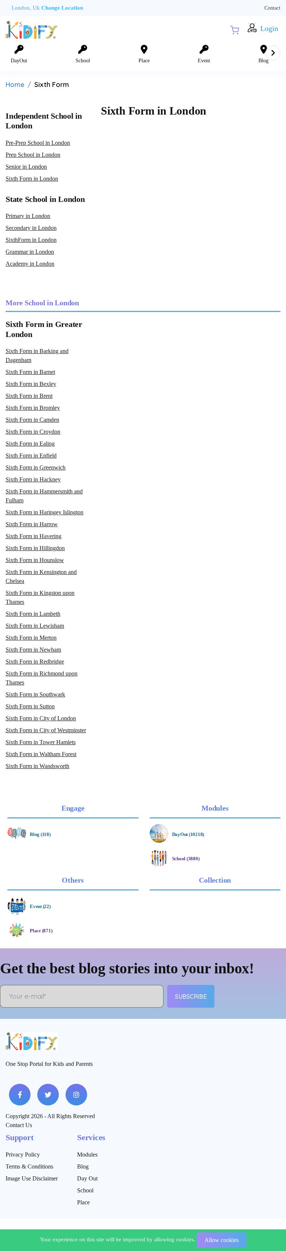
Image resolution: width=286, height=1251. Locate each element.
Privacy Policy (23, 1154)
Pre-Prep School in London (38, 143)
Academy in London (30, 264)
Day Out (87, 1178)
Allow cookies (221, 1240)
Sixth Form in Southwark (35, 694)
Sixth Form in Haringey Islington (44, 512)
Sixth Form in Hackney (33, 479)
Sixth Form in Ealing (30, 443)
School (85, 1190)
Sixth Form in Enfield (31, 455)
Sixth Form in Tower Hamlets (41, 742)
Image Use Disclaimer (32, 1178)
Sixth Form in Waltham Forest (41, 754)
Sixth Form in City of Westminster (46, 730)
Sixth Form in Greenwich (36, 467)
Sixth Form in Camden (32, 420)
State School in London (45, 199)
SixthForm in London (31, 240)
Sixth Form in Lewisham (35, 626)
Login (269, 28)
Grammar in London (30, 252)
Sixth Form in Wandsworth (37, 766)
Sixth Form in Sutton (30, 706)
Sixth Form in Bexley (31, 384)
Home (15, 84)
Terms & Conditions (29, 1166)
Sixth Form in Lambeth (33, 614)
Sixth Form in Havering (33, 536)
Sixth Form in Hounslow (35, 560)
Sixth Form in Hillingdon (35, 548)
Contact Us (19, 1125)
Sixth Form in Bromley (33, 408)
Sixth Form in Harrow (32, 524)
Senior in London (26, 166)
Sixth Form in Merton (31, 637)
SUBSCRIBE (191, 996)
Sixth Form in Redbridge (35, 661)
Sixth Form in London (32, 178)
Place (83, 1202)
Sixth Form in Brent (29, 396)
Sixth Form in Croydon (33, 431)
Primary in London (28, 216)
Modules (87, 1154)
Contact (272, 8)
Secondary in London (31, 228)
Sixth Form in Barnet (30, 372)
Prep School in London (33, 155)
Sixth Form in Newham (33, 649)
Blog (83, 1166)
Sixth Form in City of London (41, 718)
